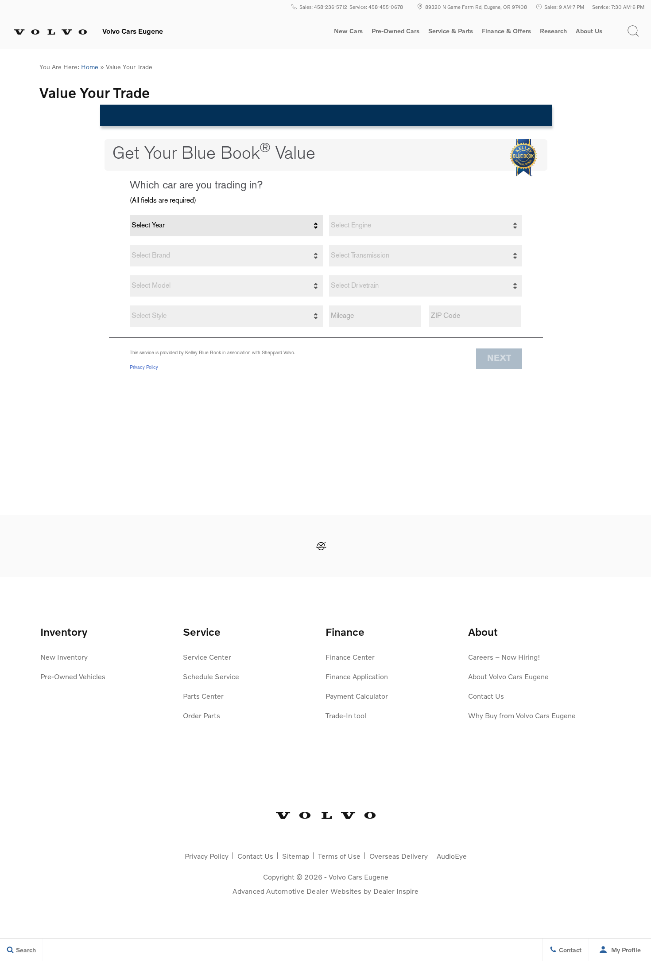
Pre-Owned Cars (395, 31)
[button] (633, 31)
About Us (589, 31)
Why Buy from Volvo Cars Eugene (522, 715)
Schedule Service (211, 676)
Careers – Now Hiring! (504, 657)
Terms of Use (339, 856)
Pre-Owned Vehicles (72, 676)
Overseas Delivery (398, 856)
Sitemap (295, 856)
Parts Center (203, 696)
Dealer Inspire (395, 891)
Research (553, 32)
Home (89, 66)
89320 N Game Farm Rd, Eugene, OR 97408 (476, 7)
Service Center (207, 657)
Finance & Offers (506, 31)
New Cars (348, 31)
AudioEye (452, 856)
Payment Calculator (357, 696)
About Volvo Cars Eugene (508, 676)
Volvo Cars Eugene (358, 876)
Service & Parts (450, 31)
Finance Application (357, 676)
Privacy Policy (207, 856)
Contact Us (486, 696)
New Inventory (64, 657)
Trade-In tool (346, 715)
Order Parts (201, 715)
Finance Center (350, 657)
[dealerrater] (321, 546)
